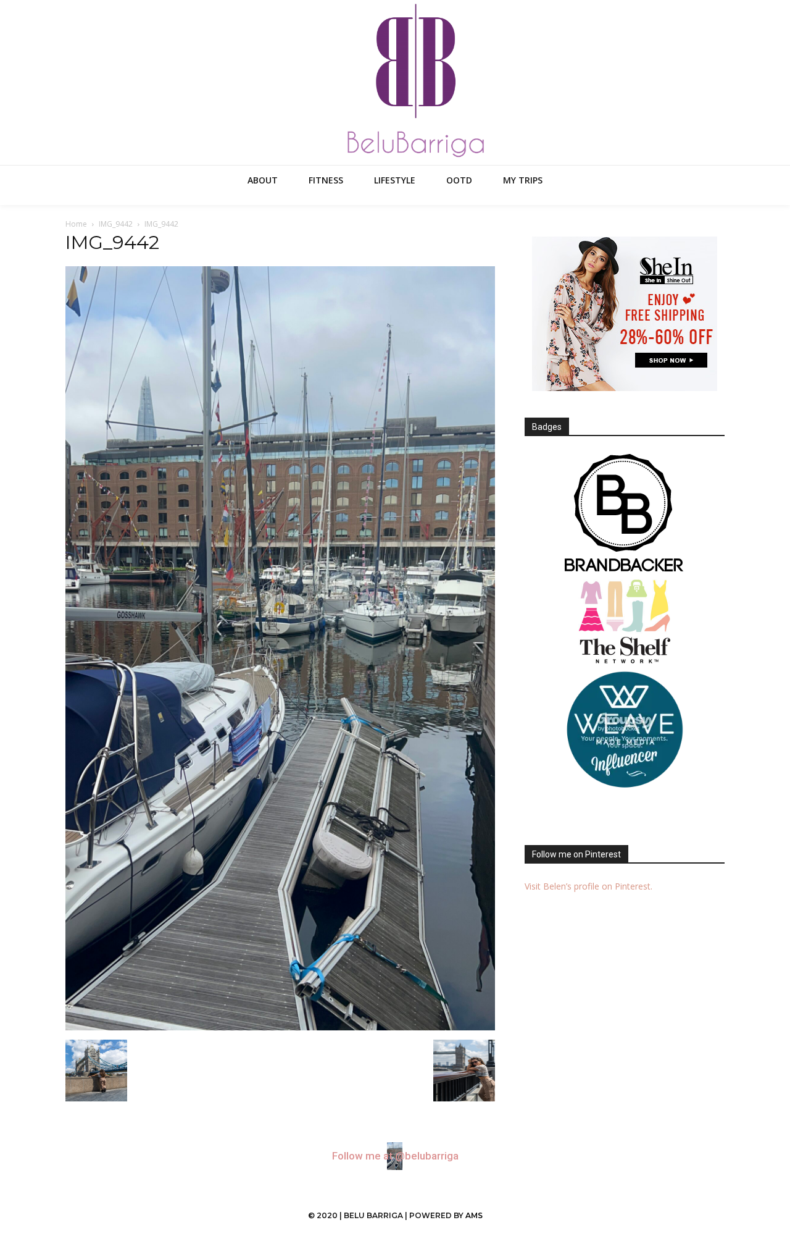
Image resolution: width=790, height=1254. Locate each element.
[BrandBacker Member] (625, 514)
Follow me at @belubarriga (395, 1156)
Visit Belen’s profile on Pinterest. (588, 886)
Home (76, 224)
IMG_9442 (116, 224)
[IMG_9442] (280, 1027)
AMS (474, 1215)
